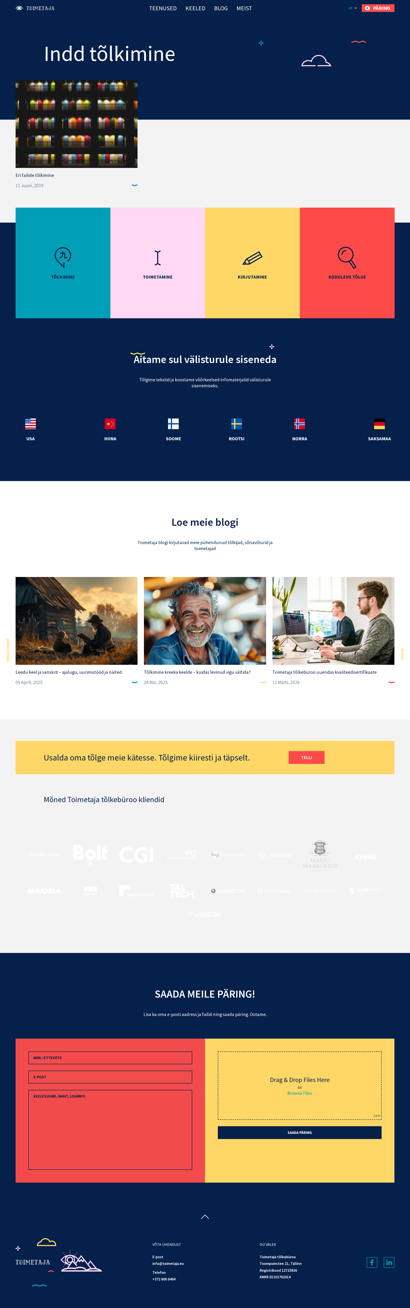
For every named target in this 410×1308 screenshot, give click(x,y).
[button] (353, 8)
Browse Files (299, 1093)
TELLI (306, 757)
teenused (163, 8)
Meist (244, 8)
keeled (195, 8)
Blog (221, 8)
